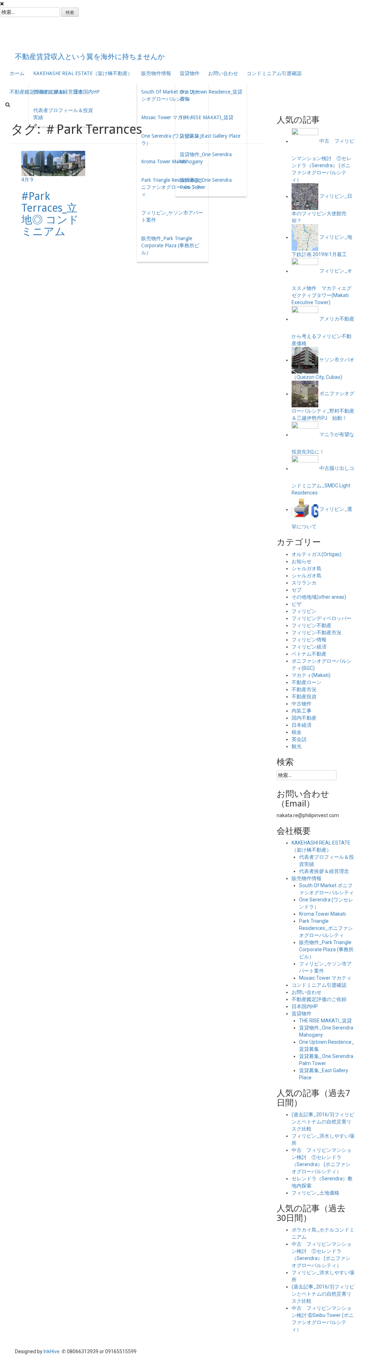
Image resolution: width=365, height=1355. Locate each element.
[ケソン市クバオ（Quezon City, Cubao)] (305, 360)
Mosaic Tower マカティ (166, 117)
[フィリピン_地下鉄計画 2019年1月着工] (305, 237)
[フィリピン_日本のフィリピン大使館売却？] (305, 196)
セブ (297, 590)
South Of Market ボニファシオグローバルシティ (170, 95)
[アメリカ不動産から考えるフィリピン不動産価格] (305, 319)
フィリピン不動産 (311, 625)
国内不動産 (304, 718)
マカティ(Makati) (311, 675)
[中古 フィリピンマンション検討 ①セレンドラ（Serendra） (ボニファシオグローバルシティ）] (305, 141)
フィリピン (304, 611)
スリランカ (304, 583)
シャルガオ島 (307, 568)
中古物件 (302, 703)
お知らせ (302, 561)
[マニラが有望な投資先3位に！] (305, 435)
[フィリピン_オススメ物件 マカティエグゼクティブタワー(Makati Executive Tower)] (305, 271)
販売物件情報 (156, 73)
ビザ (297, 604)
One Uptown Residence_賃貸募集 (211, 95)
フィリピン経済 (309, 647)
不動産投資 (304, 696)
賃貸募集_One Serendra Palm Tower (206, 183)
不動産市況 (304, 689)
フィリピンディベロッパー (321, 618)
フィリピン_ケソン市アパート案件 (172, 216)
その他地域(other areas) (319, 597)
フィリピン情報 (309, 639)
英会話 (299, 739)
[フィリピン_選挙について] (305, 509)
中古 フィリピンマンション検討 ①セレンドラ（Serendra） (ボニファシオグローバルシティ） (323, 160)
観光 (297, 746)
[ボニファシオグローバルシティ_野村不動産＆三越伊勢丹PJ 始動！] (305, 394)
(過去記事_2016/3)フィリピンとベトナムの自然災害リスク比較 (323, 1122)
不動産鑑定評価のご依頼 (319, 999)
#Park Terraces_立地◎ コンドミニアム (50, 214)
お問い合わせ (223, 73)
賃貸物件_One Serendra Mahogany (206, 158)
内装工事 (302, 711)
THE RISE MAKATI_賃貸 (206, 117)
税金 (297, 732)
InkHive (51, 1351)
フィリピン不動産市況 (316, 632)
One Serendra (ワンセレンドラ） (172, 139)
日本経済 (302, 725)
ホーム (17, 73)
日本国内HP (305, 1006)
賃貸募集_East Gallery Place (210, 136)
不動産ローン (307, 682)
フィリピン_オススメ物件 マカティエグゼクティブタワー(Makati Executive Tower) (322, 287)
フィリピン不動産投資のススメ (141, 35)
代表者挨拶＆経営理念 (58, 92)
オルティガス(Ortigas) (316, 554)
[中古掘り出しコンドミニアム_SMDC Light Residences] (305, 468)
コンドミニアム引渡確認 (274, 73)
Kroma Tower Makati (163, 161)
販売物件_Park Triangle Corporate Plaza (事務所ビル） (170, 245)
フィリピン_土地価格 (315, 1193)
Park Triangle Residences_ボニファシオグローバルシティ (171, 187)
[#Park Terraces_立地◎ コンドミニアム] (53, 163)
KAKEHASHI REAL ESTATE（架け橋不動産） (83, 73)
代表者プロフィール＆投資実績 (63, 113)
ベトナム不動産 (309, 654)
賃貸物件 (190, 73)
